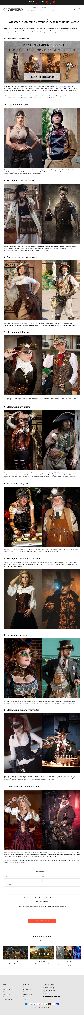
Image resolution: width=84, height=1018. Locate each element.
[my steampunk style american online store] (42, 62)
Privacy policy (7, 992)
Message (7, 884)
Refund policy (6, 997)
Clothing (46, 8)
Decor (55, 11)
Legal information (8, 989)
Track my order (27, 989)
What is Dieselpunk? (16, 964)
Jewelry (44, 11)
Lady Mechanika (60, 852)
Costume (36, 8)
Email (44, 876)
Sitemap (25, 999)
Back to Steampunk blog (43, 921)
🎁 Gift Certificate (28, 984)
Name (6, 876)
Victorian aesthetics (65, 86)
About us (5, 987)
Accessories (30, 11)
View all (42, 940)
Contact (25, 997)
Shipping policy (7, 994)
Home (36, 19)
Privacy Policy (48, 906)
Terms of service (7, 999)
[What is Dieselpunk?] (15, 952)
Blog (4, 984)
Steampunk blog (43, 19)
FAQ (24, 987)
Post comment (42, 901)
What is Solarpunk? (42, 964)
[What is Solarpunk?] (42, 952)
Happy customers (27, 994)
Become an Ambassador (29, 992)
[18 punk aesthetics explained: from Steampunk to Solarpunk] (68, 952)
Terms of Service (59, 906)
